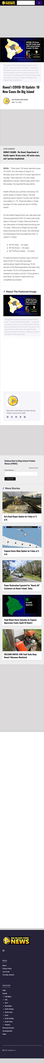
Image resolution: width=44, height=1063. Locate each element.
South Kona (8, 1022)
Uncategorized (7, 1031)
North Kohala (9, 1009)
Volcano (7, 1025)
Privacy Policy (7, 968)
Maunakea (8, 1006)
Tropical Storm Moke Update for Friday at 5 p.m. (21, 552)
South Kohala (9, 1018)
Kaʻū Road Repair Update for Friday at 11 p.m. (20, 518)
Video (4, 1034)
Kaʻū (6, 1003)
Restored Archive (8, 1028)
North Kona (8, 1012)
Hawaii (4, 993)
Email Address (10, 470)
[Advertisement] (22, 21)
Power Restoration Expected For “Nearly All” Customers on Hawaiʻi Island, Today (22, 587)
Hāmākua (8, 997)
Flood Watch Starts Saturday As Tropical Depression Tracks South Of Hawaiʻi (20, 621)
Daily (4, 990)
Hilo (6, 1000)
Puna (6, 1015)
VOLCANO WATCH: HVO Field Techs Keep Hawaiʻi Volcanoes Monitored (20, 656)
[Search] (39, 3)
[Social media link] (7, 417)
